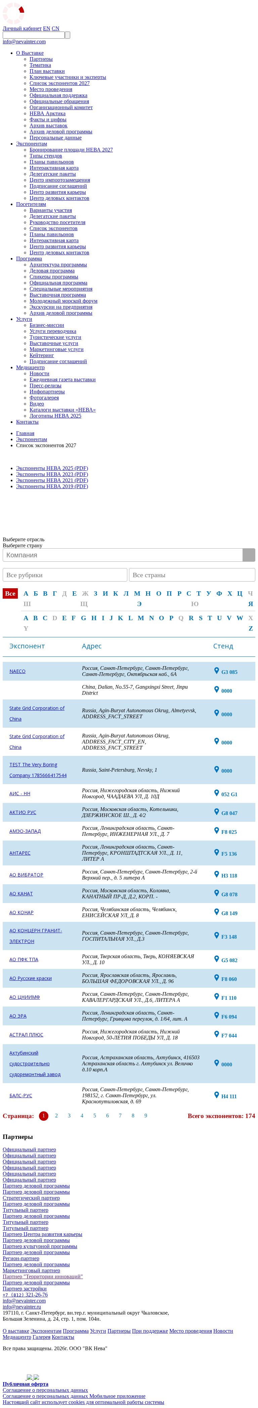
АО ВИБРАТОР (26, 874)
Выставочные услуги (54, 343)
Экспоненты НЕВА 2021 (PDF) (52, 480)
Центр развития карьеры (58, 192)
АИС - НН (19, 793)
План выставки (47, 71)
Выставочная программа (58, 295)
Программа (29, 258)
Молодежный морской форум (63, 301)
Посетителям (31, 204)
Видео (37, 404)
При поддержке (150, 1331)
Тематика (40, 65)
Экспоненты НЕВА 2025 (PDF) (52, 468)
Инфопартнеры (47, 391)
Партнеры (41, 59)
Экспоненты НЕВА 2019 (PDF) (52, 486)
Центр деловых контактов (59, 198)
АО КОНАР (21, 912)
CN (55, 28)
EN (46, 28)
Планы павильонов (52, 162)
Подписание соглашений (58, 186)
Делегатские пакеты (53, 174)
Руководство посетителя (57, 222)
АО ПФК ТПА (23, 959)
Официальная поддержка (58, 95)
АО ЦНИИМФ (24, 997)
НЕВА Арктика (48, 113)
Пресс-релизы (45, 385)
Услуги (24, 319)
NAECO (17, 671)
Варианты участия (51, 210)
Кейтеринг (42, 355)
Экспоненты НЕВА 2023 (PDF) (52, 474)
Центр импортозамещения (60, 180)
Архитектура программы (58, 264)
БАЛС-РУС (20, 1095)
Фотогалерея (44, 397)
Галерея (41, 1337)
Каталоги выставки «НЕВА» (63, 410)
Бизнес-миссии (47, 325)
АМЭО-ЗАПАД (25, 831)
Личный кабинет (22, 28)
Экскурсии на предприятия (61, 307)
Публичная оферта (25, 1384)
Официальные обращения (59, 101)
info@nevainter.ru (22, 1307)
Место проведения (51, 89)
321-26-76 (25, 1294)
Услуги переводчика (53, 331)
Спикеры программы (54, 277)
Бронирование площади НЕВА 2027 (71, 150)
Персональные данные (56, 137)
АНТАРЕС (20, 853)
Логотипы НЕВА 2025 (55, 416)
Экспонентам (31, 143)
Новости (39, 373)
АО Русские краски (30, 978)
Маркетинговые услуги (57, 349)
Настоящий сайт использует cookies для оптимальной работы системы (83, 1402)
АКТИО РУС (22, 812)
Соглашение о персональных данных (45, 1390)
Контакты (27, 422)
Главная (25, 433)
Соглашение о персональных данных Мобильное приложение (74, 1396)
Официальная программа (58, 283)
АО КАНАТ (21, 893)
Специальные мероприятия (61, 289)
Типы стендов (46, 156)
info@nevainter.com (24, 41)
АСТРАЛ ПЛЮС (26, 1034)
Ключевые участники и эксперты (68, 77)
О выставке (16, 1331)
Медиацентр (30, 367)
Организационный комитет (61, 107)
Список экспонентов (54, 228)
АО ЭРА (18, 1016)
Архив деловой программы (61, 131)
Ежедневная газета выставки (63, 379)
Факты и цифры (48, 119)
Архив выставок (49, 125)
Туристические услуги (55, 337)
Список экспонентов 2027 (60, 83)
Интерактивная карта (54, 168)
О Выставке (30, 53)
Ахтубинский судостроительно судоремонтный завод (34, 1063)
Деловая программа (52, 270)
